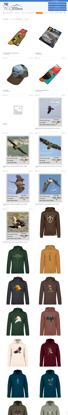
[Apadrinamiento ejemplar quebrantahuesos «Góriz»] (50, 188)
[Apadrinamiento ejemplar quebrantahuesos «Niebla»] (17, 188)
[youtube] (56, 0)
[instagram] (57, 0)
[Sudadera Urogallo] (50, 322)
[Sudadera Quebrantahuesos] (17, 291)
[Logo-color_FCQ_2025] (13, 3)
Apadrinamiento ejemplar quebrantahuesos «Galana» (47, 128)
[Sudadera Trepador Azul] (50, 353)
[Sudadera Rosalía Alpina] (17, 384)
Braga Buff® (38, 53)
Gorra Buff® (5, 90)
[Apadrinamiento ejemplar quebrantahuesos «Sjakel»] (17, 150)
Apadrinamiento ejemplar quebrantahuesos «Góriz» (47, 204)
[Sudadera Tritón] (50, 260)
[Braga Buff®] (50, 37)
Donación (5, 123)
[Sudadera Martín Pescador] (50, 384)
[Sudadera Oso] (50, 222)
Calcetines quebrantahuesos (42, 90)
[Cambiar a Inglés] (64, 12)
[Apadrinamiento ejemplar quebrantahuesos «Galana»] (50, 112)
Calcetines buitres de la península (11, 53)
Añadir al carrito (6, 95)
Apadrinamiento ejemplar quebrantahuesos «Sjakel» (15, 166)
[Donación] (17, 110)
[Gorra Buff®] (17, 74)
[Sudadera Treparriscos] (17, 353)
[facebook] (52, 0)
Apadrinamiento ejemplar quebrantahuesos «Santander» (48, 166)
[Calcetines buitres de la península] (17, 37)
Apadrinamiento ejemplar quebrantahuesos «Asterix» (15, 242)
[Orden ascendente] (13, 19)
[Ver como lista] (27, 19)
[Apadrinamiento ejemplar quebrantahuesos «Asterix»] (17, 225)
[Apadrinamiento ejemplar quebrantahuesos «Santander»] (50, 150)
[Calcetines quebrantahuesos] (50, 74)
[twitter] (54, 0)
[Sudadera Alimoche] (17, 322)
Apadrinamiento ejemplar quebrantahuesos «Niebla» (15, 204)
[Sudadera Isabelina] (17, 260)
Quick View (31, 95)
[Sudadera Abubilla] (50, 291)
